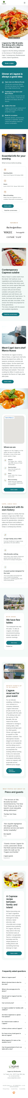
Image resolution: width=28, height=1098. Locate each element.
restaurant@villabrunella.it (14, 1078)
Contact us (9, 646)
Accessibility (22, 1088)
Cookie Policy (14, 1088)
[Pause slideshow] (19, 38)
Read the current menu (10, 210)
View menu (14, 642)
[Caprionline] (14, 1092)
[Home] (14, 1064)
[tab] (9, 38)
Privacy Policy (6, 1088)
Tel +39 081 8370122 (14, 1076)
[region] (14, 37)
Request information (12, 770)
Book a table (9, 63)
